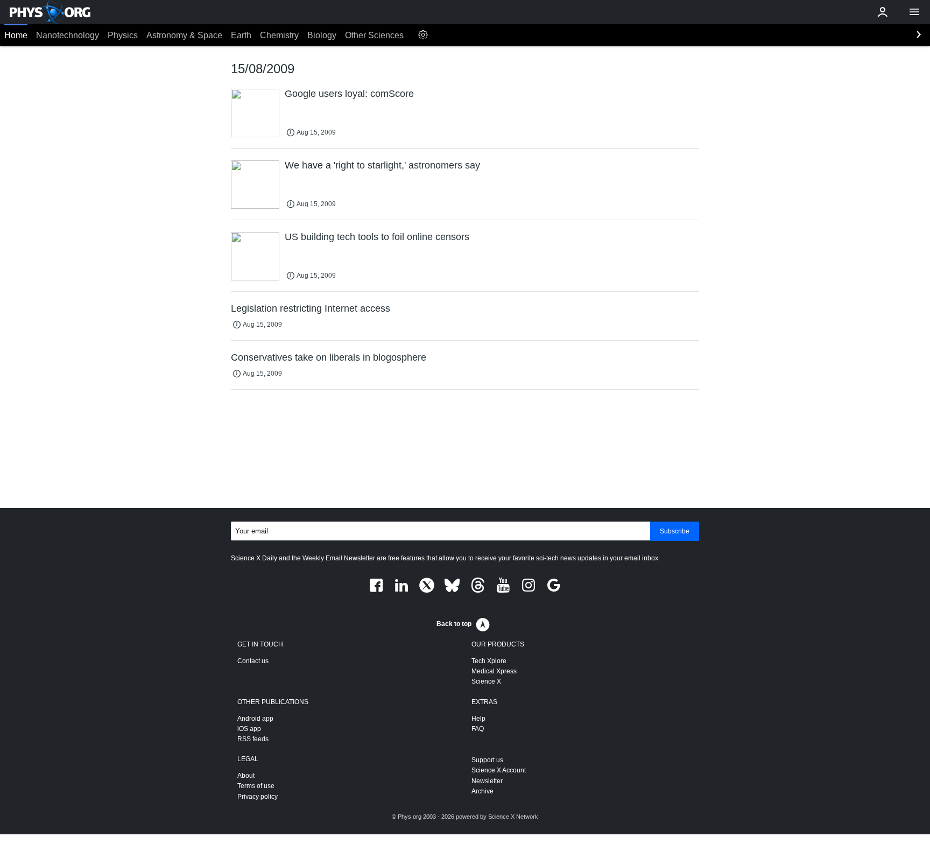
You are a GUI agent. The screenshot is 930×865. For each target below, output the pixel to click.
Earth (241, 35)
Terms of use (255, 786)
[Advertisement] (465, 451)
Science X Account (498, 770)
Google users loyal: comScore (349, 93)
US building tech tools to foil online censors (377, 236)
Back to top (453, 624)
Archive (482, 791)
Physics (123, 35)
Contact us (253, 661)
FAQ (477, 729)
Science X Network (513, 816)
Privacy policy (257, 796)
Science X (486, 681)
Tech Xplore (488, 661)
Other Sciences (374, 35)
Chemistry (279, 35)
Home (15, 35)
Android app (255, 718)
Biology (321, 35)
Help (478, 718)
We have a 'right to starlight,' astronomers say (382, 165)
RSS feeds (253, 739)
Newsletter (487, 781)
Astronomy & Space (184, 35)
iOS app (249, 729)
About (246, 775)
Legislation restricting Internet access (310, 308)
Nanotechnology (67, 35)
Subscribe (674, 531)
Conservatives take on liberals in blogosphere (328, 357)
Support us (487, 760)
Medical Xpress (494, 671)
